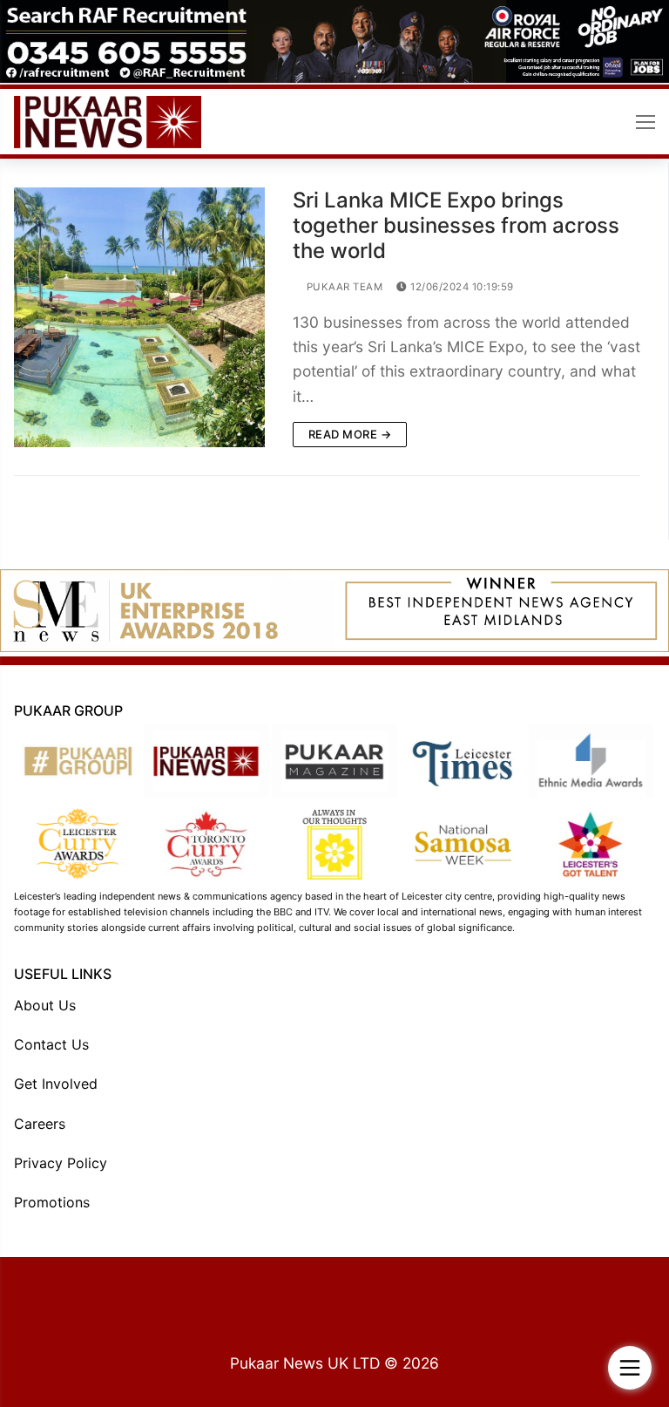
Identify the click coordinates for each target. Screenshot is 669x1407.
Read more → (350, 434)
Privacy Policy (60, 1163)
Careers (39, 1123)
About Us (45, 1005)
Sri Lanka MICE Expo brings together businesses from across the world (456, 225)
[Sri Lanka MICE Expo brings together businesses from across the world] (139, 316)
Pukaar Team (342, 287)
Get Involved (56, 1083)
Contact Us (51, 1044)
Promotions (52, 1202)
